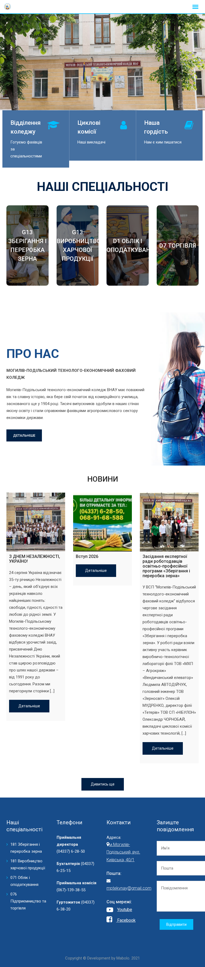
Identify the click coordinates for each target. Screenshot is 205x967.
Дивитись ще (103, 784)
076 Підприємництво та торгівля (28, 901)
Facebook (126, 920)
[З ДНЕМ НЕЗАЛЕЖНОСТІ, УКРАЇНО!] (35, 522)
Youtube (124, 909)
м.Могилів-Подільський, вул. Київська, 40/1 (123, 852)
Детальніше (29, 706)
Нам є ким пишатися (163, 142)
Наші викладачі (91, 142)
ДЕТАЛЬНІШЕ (24, 435)
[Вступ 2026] (102, 522)
